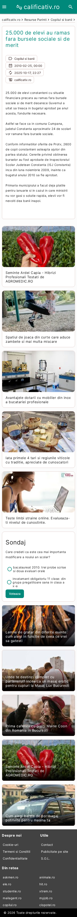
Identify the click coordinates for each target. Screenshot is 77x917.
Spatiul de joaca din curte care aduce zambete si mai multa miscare (38, 339)
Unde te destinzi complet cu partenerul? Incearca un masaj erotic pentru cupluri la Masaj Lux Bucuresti (37, 681)
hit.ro (43, 884)
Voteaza (15, 593)
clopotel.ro (47, 905)
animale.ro (47, 877)
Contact (47, 844)
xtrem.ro (45, 891)
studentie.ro (12, 891)
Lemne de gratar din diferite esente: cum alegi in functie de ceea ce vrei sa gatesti (36, 636)
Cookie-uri (10, 844)
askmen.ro (10, 877)
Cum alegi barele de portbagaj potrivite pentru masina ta (32, 818)
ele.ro (7, 884)
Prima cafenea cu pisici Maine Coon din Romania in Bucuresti (36, 728)
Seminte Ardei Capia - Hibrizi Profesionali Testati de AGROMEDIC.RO (31, 277)
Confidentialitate (15, 858)
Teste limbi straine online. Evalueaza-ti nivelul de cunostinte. (38, 520)
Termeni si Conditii (16, 851)
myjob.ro (45, 898)
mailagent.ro (12, 898)
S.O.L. (45, 858)
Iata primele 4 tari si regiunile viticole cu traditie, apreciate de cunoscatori (38, 460)
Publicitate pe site (54, 851)
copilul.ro (9, 905)
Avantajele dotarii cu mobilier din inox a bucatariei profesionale (38, 399)
